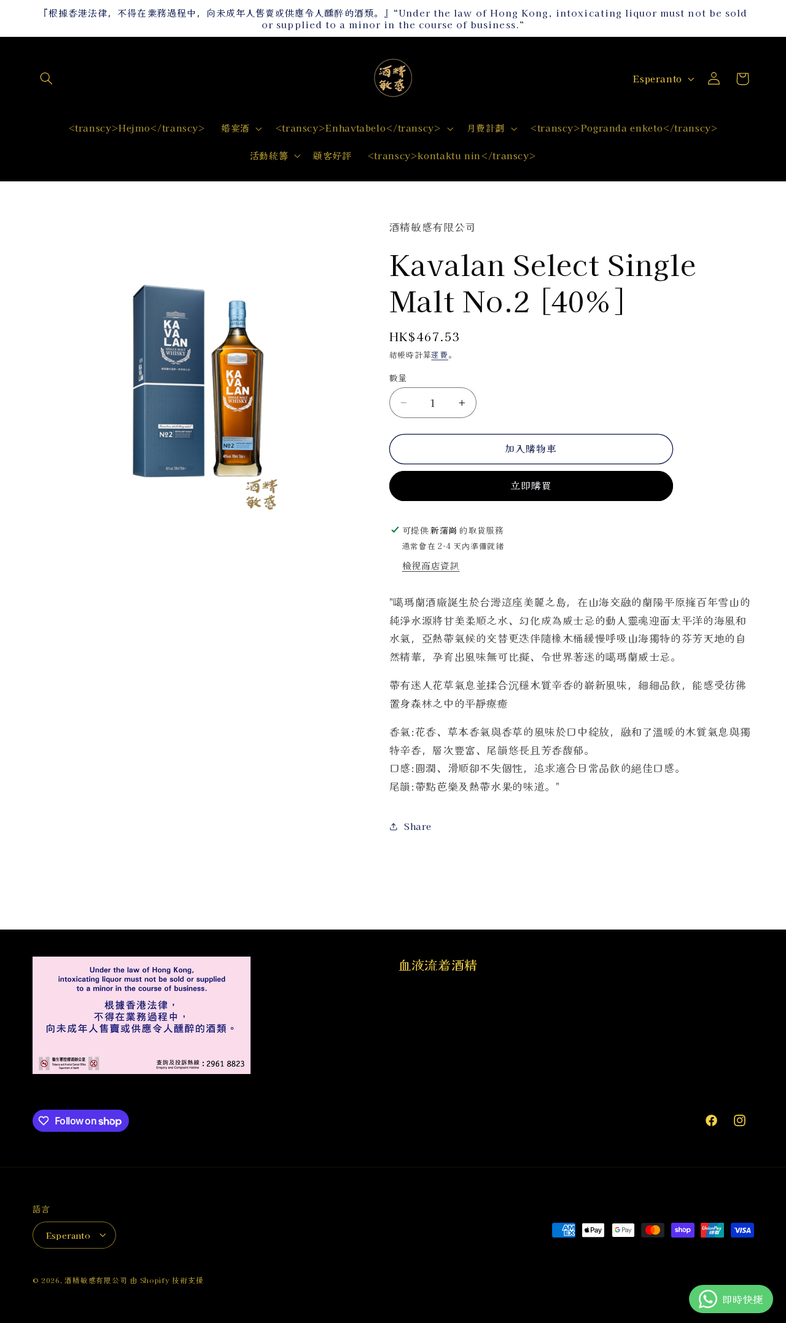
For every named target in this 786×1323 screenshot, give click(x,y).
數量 (398, 377)
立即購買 (531, 486)
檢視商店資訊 (431, 565)
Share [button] (418, 825)
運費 (439, 355)
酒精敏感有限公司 (95, 1279)
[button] (47, 79)
